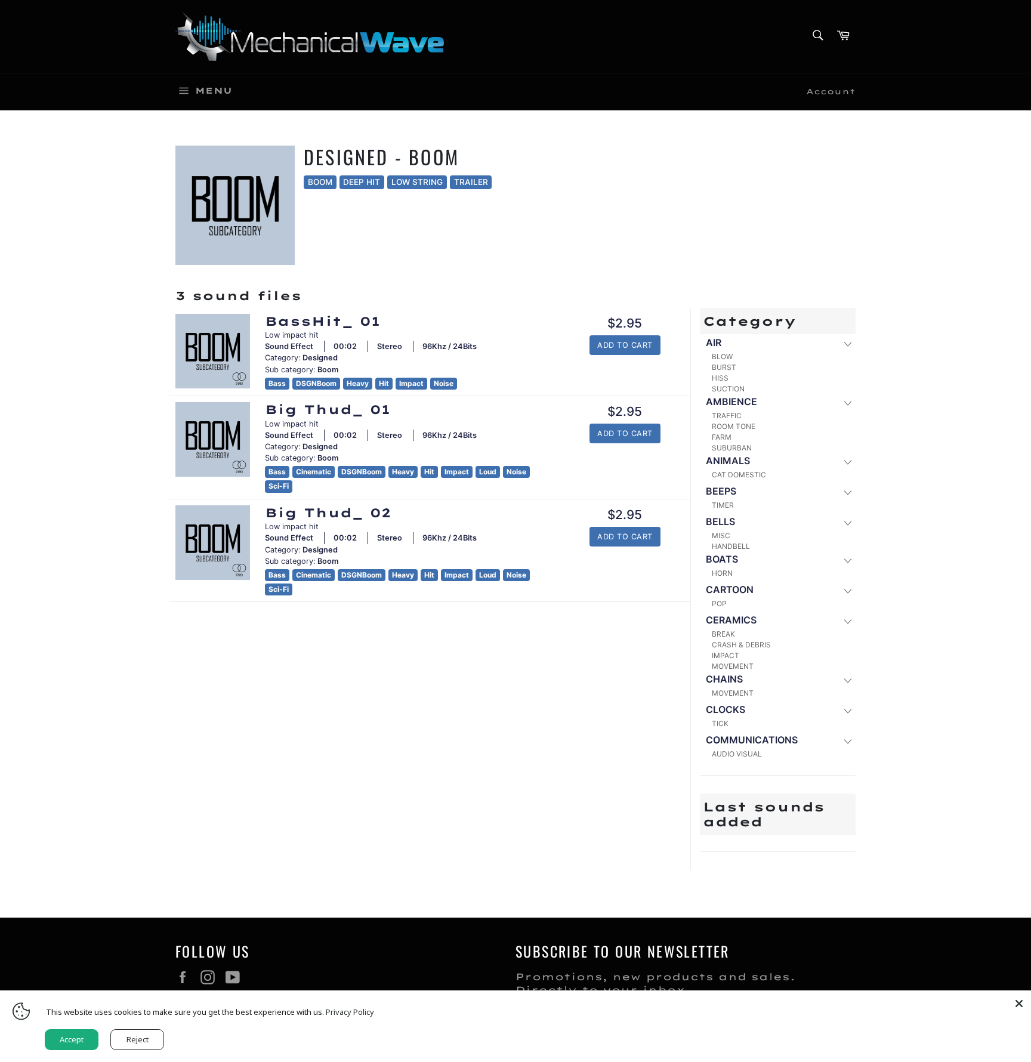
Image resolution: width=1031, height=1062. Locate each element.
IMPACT (725, 655)
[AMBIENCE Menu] (847, 402)
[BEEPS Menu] (847, 492)
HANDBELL (731, 546)
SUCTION (728, 388)
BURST (724, 367)
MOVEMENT (733, 666)
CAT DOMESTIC (739, 474)
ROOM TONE (733, 426)
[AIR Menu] (847, 343)
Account (831, 91)
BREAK (723, 633)
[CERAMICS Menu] (847, 621)
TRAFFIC (727, 415)
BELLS (720, 521)
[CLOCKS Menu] (847, 710)
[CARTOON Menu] (847, 590)
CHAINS (724, 679)
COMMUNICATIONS (752, 740)
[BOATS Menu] (847, 560)
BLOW (722, 356)
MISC (721, 535)
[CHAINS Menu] (847, 680)
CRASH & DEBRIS (741, 644)
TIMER (723, 505)
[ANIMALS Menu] (847, 461)
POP (719, 603)
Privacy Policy (350, 1012)
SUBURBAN (732, 447)
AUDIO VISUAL (737, 753)
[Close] (1019, 1002)
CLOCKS (725, 709)
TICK (720, 723)
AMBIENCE (731, 401)
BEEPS (721, 491)
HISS (720, 377)
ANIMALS (728, 461)
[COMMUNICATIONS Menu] (847, 741)
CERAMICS (731, 620)
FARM (721, 437)
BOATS (722, 559)
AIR (713, 342)
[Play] (213, 351)
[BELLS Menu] (847, 522)
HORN (722, 573)
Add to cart (625, 345)
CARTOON (730, 589)
